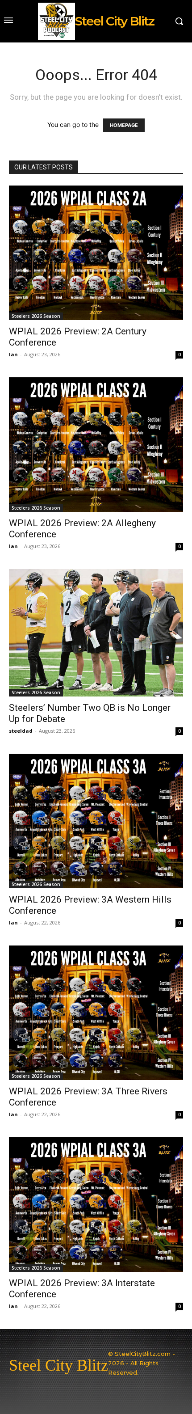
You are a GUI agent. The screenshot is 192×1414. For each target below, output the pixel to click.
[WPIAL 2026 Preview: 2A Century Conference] (96, 253)
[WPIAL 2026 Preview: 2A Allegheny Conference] (96, 444)
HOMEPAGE (124, 125)
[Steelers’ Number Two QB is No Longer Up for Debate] (96, 632)
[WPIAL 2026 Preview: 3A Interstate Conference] (96, 1204)
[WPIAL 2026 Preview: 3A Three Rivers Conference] (96, 1012)
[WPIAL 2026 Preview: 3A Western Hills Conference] (96, 821)
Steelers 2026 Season (36, 316)
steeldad (21, 730)
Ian (13, 354)
